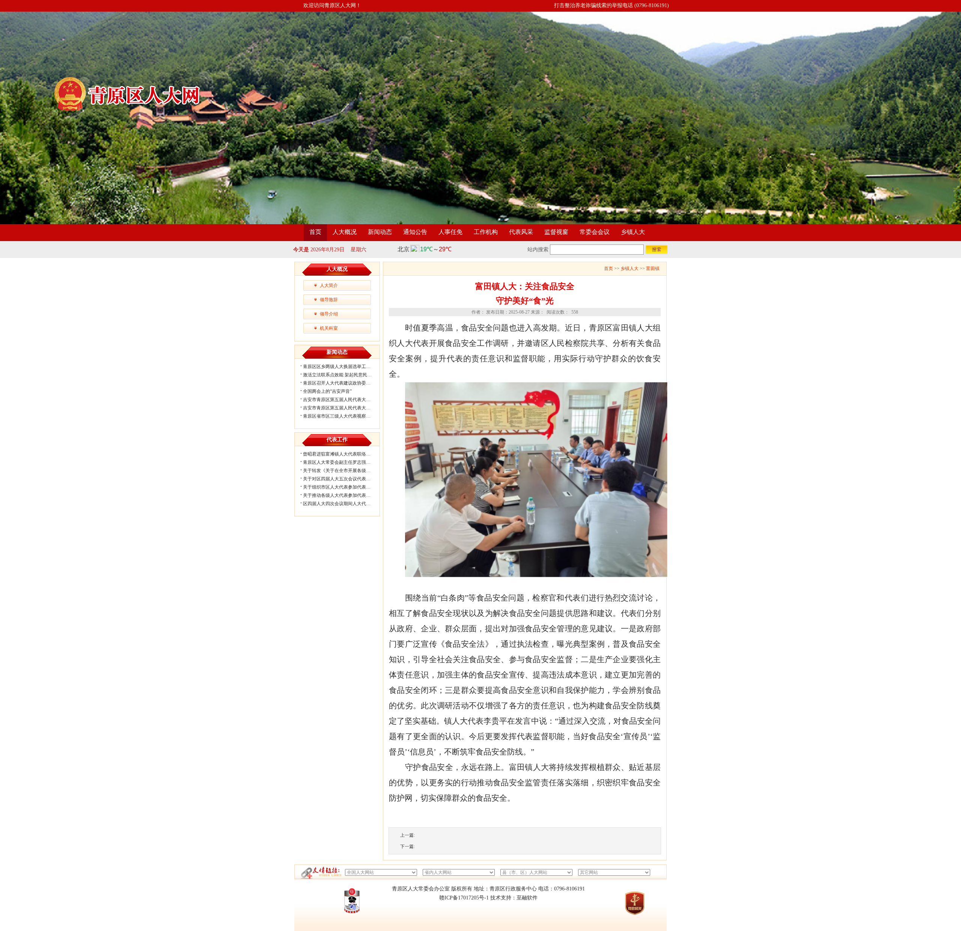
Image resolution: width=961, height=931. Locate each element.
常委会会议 (595, 232)
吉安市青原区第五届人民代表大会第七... (343, 399)
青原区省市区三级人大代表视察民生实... (343, 416)
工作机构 (486, 232)
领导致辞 (329, 299)
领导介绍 (329, 314)
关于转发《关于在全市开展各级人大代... (343, 470)
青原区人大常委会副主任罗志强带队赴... (343, 462)
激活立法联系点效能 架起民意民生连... (341, 374)
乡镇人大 (633, 232)
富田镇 (653, 268)
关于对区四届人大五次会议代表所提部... (343, 478)
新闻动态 (380, 232)
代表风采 (521, 232)
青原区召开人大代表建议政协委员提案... (343, 383)
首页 (315, 232)
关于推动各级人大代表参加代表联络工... (343, 495)
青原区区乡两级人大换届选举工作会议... (343, 366)
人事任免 (450, 232)
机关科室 (329, 328)
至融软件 (527, 898)
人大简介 (329, 285)
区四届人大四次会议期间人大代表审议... (343, 503)
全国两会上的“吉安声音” (327, 391)
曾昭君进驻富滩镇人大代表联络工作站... (343, 454)
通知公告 (415, 232)
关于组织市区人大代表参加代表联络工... (343, 487)
